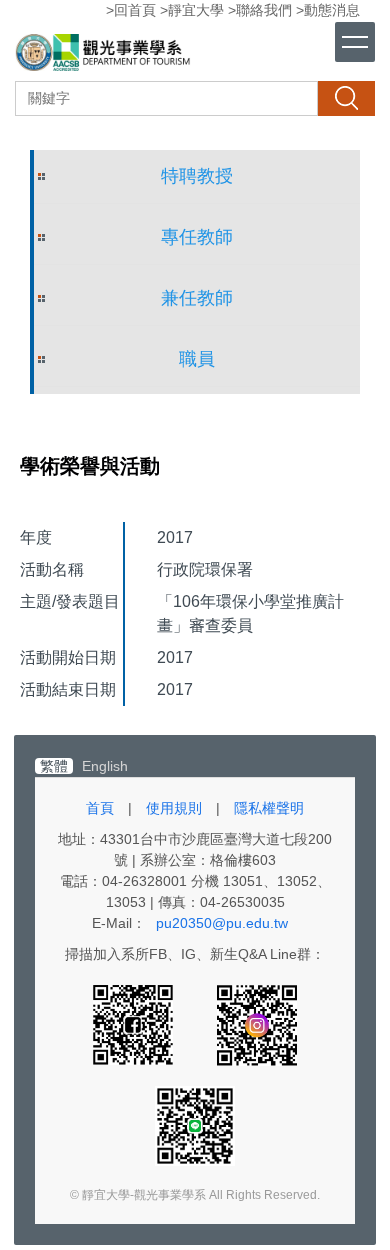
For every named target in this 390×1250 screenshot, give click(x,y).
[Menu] (355, 42)
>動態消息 (328, 10)
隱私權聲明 (269, 808)
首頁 (100, 808)
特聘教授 (197, 176)
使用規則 (174, 808)
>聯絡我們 (260, 10)
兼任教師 (197, 298)
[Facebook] (135, 1024)
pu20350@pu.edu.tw (222, 923)
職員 (197, 359)
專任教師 (197, 237)
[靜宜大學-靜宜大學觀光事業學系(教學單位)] (105, 55)
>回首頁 (131, 10)
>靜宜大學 (192, 10)
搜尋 (346, 98)
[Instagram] (257, 1024)
